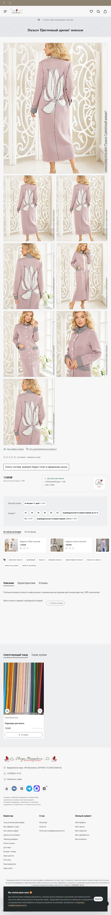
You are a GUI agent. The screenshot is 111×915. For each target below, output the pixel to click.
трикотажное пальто (74, 560)
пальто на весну (29, 565)
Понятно (98, 899)
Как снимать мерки (15, 449)
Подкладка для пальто (14, 723)
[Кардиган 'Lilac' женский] (102, 545)
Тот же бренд (30, 532)
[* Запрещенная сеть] (44, 788)
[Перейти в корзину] (105, 11)
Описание (8, 583)
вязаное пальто (55, 560)
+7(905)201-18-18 (77, 885)
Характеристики (26, 583)
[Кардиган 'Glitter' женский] (11, 545)
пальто (42, 560)
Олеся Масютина (11, 717)
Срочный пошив (14, 503)
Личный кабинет (83, 816)
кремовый (30, 560)
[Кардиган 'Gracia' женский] (56, 545)
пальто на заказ (93, 560)
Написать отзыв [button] (33, 457)
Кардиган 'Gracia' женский (75, 541)
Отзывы (43, 583)
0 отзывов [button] (21, 457)
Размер (11, 513)
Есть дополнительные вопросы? (43, 449)
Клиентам (8, 816)
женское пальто (16, 560)
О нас (42, 816)
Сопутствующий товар (15, 654)
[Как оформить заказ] (10, 3)
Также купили (39, 654)
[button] (21, 548)
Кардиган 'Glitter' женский (30, 541)
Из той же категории (12, 532)
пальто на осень (11, 565)
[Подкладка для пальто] (24, 689)
